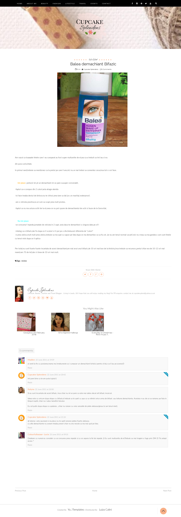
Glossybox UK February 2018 (34, 334)
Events (94, 3)
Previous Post (20, 491)
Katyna (31, 389)
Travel (82, 3)
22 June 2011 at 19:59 (45, 360)
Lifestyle (70, 3)
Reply (30, 368)
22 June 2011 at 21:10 (56, 417)
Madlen (31, 360)
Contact (106, 3)
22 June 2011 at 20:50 (44, 389)
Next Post (167, 491)
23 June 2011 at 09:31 (59, 435)
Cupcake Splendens (41, 289)
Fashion (57, 3)
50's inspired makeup (68, 333)
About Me (32, 3)
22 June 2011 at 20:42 (56, 375)
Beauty (44, 3)
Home (19, 3)
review (93, 59)
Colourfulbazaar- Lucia (38, 434)
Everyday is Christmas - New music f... (102, 334)
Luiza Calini (105, 509)
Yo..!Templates (76, 509)
